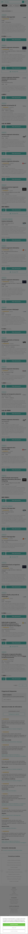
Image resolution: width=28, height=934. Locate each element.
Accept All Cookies (14, 924)
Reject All (14, 927)
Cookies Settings (14, 931)
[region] (14, 925)
